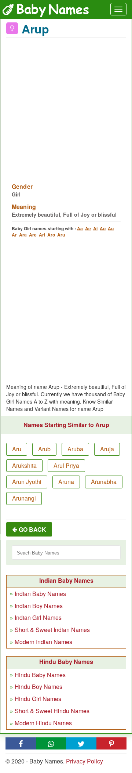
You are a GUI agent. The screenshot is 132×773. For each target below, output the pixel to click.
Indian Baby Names (40, 593)
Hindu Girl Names (38, 698)
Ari (42, 234)
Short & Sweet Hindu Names (52, 711)
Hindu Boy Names (38, 686)
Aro (51, 234)
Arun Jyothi (26, 481)
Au (111, 228)
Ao (103, 228)
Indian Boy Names (39, 606)
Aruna (66, 481)
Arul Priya (66, 465)
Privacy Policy (84, 761)
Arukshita (24, 465)
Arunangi (24, 498)
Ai (95, 228)
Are (33, 234)
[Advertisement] (66, 106)
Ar (14, 234)
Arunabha (104, 481)
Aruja (107, 449)
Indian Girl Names (38, 617)
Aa (80, 228)
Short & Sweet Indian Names (52, 629)
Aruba (75, 449)
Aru (61, 234)
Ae (88, 228)
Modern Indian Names (43, 641)
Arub (44, 449)
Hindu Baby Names (40, 675)
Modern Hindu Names (43, 723)
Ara (23, 234)
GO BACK (31, 529)
